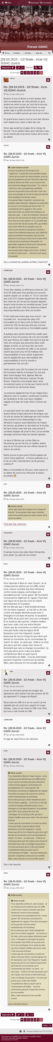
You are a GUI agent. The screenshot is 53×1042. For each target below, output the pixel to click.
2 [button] (28, 72)
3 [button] (31, 72)
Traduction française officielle (11, 1038)
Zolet (6, 751)
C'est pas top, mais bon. (15, 524)
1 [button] (25, 72)
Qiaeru (25, 1038)
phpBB (14, 1036)
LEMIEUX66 (8, 270)
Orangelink (8, 533)
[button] (21, 73)
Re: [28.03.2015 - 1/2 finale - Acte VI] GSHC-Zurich (25, 88)
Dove (6, 564)
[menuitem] (8, 3)
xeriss (12, 78)
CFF (5, 484)
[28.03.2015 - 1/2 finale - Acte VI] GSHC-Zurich (24, 61)
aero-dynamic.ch (7, 1040)
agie (11, 671)
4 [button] (34, 72)
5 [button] (38, 72)
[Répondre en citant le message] (48, 80)
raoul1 (6, 145)
